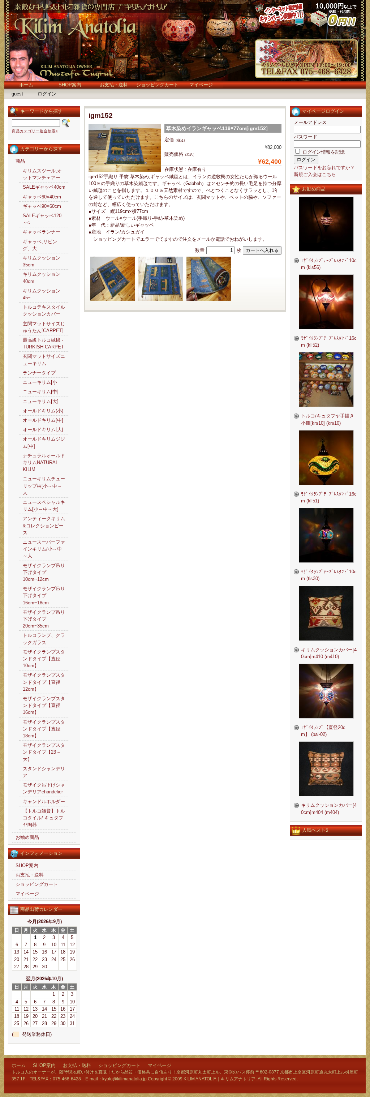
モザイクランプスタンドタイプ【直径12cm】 (44, 681)
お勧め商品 (27, 837)
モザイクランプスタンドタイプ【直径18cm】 (44, 728)
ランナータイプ (39, 373)
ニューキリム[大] (41, 401)
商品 (20, 161)
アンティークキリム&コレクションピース (44, 525)
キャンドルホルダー (44, 801)
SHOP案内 (70, 84)
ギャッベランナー (41, 232)
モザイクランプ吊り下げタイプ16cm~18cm (44, 595)
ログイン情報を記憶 (323, 152)
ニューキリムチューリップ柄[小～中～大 (44, 485)
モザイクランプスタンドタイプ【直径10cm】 (44, 658)
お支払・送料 (114, 84)
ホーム (26, 84)
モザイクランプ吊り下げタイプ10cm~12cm (44, 572)
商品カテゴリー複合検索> (35, 131)
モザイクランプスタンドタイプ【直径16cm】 (44, 705)
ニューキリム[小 (40, 382)
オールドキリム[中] (43, 420)
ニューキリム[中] (41, 391)
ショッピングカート (157, 84)
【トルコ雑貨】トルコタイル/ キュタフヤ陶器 (44, 817)
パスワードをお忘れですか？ (324, 167)
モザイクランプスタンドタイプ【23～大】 (44, 752)
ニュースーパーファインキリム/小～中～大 (44, 548)
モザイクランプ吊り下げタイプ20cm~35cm (44, 619)
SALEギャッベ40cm (44, 187)
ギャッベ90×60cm (42, 206)
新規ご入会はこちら (315, 174)
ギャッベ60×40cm (42, 197)
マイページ (201, 84)
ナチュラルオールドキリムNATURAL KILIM (44, 462)
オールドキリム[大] (43, 429)
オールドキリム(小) (43, 410)
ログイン (47, 94)
